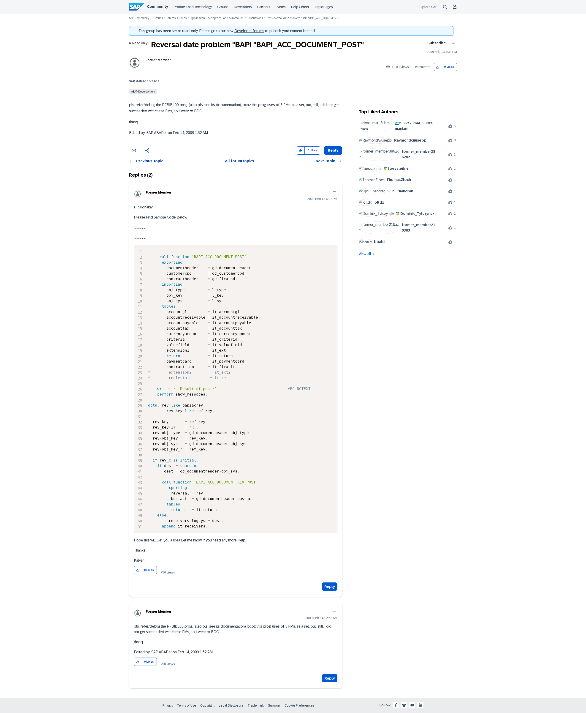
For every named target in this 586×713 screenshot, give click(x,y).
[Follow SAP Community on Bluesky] (404, 705)
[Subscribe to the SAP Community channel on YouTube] (412, 705)
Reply (329, 587)
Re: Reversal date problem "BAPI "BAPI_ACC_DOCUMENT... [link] (303, 18)
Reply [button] (333, 150)
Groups (222, 7)
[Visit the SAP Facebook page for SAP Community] (396, 705)
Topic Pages (324, 7)
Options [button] (452, 43)
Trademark (256, 705)
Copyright (207, 705)
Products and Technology (193, 7)
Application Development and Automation (217, 18)
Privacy (168, 705)
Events (281, 7)
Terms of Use (186, 705)
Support (274, 705)
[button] (437, 67)
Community (157, 6)
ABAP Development (143, 91)
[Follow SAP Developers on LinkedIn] (420, 705)
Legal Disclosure (231, 705)
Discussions (255, 18)
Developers (243, 7)
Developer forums (249, 31)
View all (365, 254)
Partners (263, 7)
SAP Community (139, 18)
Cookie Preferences (299, 705)
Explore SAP (428, 7)
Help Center (300, 7)
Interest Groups (177, 18)
